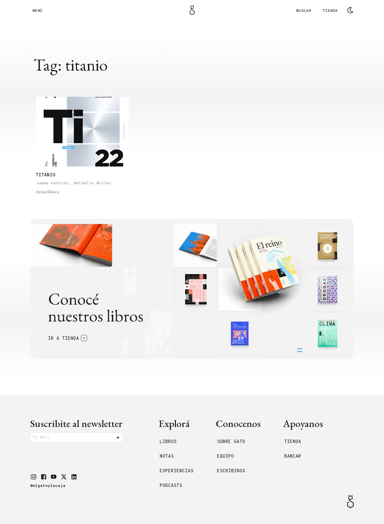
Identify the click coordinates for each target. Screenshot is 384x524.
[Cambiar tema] (350, 10)
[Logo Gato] (192, 10)
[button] (33, 476)
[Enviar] (117, 437)
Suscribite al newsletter (76, 423)
